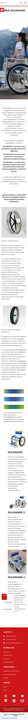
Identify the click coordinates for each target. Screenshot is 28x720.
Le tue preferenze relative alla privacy (15, 714)
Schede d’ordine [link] (8, 662)
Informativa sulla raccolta (9, 718)
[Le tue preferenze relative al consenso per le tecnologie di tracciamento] (25, 717)
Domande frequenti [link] (9, 674)
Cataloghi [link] (6, 652)
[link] (2, 10)
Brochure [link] (6, 658)
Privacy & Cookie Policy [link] (18, 710)
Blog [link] (4, 690)
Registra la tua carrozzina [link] (11, 671)
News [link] (5, 686)
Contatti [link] (5, 678)
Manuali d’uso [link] (7, 655)
